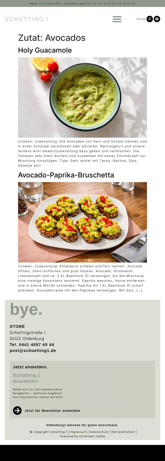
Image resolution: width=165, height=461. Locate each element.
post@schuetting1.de (33, 350)
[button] (117, 19)
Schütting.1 (27, 19)
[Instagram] (149, 19)
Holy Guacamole (45, 50)
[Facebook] (157, 19)
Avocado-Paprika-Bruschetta (66, 175)
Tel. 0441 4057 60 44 (32, 344)
